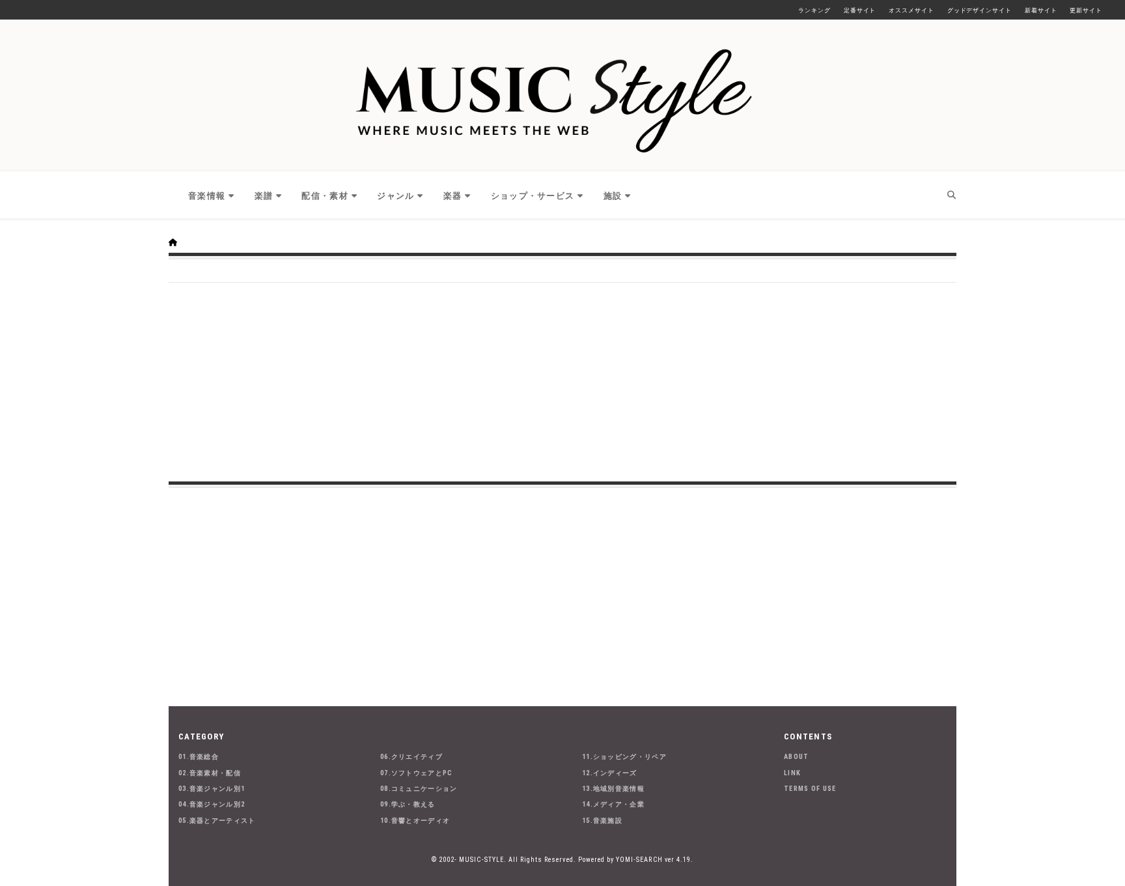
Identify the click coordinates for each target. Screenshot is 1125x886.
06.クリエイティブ (411, 756)
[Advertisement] (562, 380)
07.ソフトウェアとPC (416, 773)
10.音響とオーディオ (415, 820)
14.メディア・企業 (613, 804)
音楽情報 (206, 196)
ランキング (814, 10)
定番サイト (860, 10)
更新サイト (1086, 10)
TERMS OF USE (810, 788)
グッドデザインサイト (979, 10)
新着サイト (1041, 10)
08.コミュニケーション (419, 788)
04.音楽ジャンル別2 (211, 804)
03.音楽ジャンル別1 (211, 788)
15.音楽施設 (602, 820)
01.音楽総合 (198, 756)
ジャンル (395, 196)
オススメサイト (911, 10)
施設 (613, 196)
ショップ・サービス (533, 196)
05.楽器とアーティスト (217, 820)
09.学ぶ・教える (408, 804)
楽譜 (264, 196)
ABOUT (796, 756)
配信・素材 (324, 196)
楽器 (452, 196)
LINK (792, 773)
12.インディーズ (609, 773)
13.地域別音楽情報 (613, 788)
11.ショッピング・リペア (624, 756)
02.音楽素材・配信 (209, 773)
